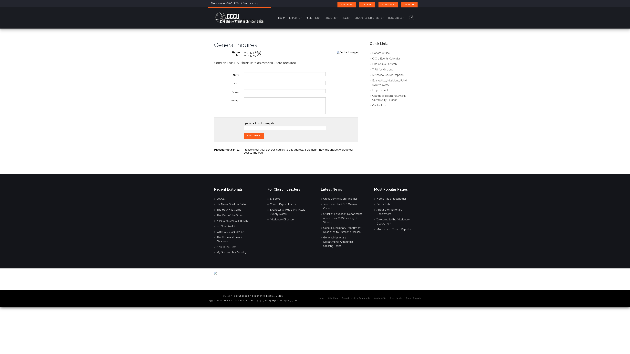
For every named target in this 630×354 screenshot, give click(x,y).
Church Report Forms (283, 204)
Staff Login (396, 298)
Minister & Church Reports (388, 75)
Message (235, 100)
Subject (236, 92)
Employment (380, 90)
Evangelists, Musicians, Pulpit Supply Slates (389, 82)
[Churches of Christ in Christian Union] (239, 17)
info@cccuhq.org (249, 3)
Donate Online (381, 53)
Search (409, 5)
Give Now (347, 5)
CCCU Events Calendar (386, 58)
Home (281, 18)
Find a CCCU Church (384, 64)
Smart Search (413, 298)
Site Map (333, 298)
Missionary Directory (282, 219)
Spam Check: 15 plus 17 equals (259, 123)
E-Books (275, 198)
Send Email (254, 136)
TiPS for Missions (382, 69)
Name (236, 75)
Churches (388, 5)
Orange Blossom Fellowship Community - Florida (389, 98)
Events (367, 5)
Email (236, 83)
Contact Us (379, 105)
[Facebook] (412, 17)
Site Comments (362, 298)
